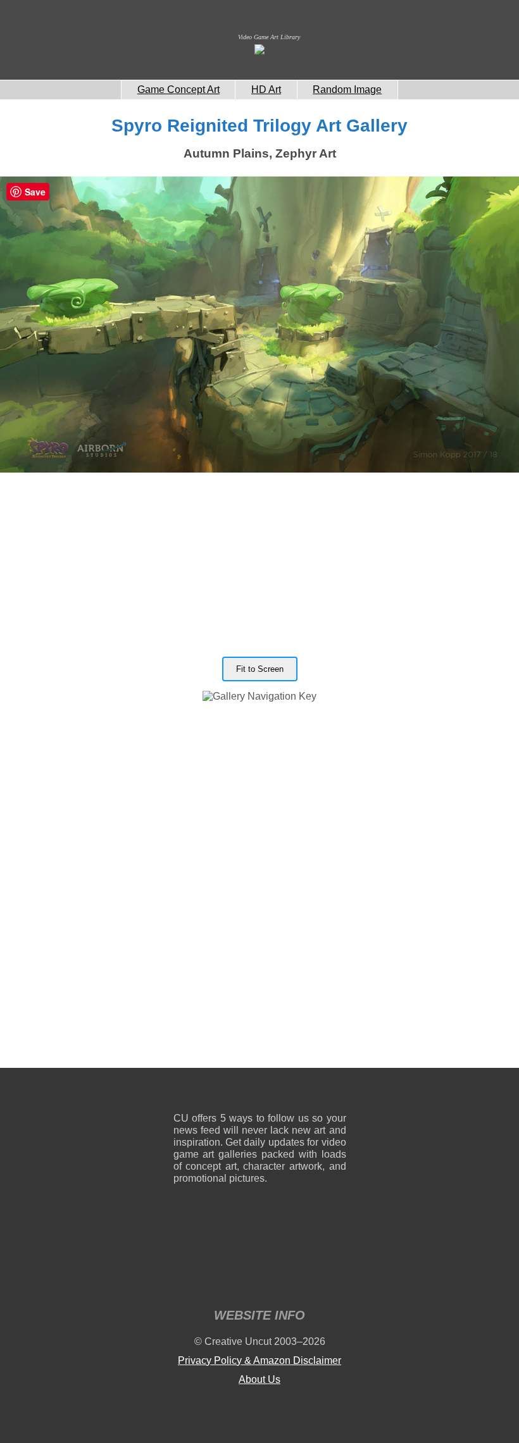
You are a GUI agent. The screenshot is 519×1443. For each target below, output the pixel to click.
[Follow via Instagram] (221, 1093)
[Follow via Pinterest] (337, 1093)
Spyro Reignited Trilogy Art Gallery (259, 125)
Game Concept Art (178, 89)
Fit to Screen (260, 669)
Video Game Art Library (269, 37)
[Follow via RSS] (182, 1093)
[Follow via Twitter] (298, 1093)
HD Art (266, 89)
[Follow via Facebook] (260, 1093)
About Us (259, 1379)
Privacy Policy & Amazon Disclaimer (259, 1360)
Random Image (347, 89)
